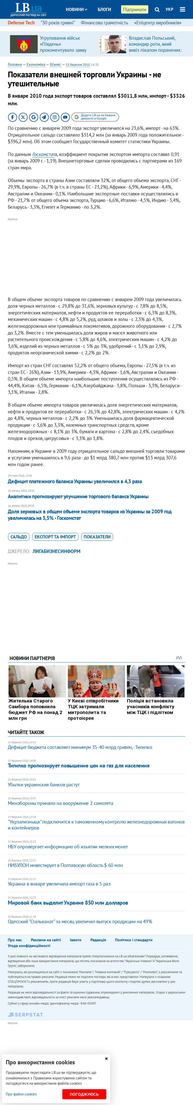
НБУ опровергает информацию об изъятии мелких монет (68, 846)
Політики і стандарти (134, 939)
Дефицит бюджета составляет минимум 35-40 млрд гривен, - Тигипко (80, 747)
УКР (169, 9)
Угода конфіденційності (29, 945)
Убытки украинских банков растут (44, 784)
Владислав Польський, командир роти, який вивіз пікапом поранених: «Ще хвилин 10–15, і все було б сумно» (155, 50)
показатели (97, 537)
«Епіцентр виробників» (157, 23)
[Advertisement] (96, 257)
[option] (52, 44)
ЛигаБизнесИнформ (56, 551)
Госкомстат (43, 154)
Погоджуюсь (84, 1094)
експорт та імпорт (55, 537)
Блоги (104, 9)
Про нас (15, 939)
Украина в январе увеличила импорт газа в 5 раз (59, 883)
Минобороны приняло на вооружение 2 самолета (60, 803)
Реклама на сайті (46, 939)
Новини (75, 9)
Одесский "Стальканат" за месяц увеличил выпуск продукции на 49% (80, 921)
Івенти (75, 939)
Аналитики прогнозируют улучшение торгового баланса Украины (78, 496)
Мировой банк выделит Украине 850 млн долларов (68, 902)
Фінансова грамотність (104, 23)
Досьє (101, 28)
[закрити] (106, 1059)
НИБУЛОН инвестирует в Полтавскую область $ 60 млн (65, 865)
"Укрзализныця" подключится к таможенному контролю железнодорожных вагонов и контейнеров (96, 824)
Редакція (98, 939)
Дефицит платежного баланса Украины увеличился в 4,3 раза (75, 481)
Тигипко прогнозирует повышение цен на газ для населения (79, 765)
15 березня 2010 (78, 65)
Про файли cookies (21, 1094)
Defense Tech (21, 23)
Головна (15, 64)
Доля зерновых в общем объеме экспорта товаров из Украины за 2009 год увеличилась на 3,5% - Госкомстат (89, 514)
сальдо (19, 537)
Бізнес (55, 64)
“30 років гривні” (58, 23)
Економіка (36, 64)
